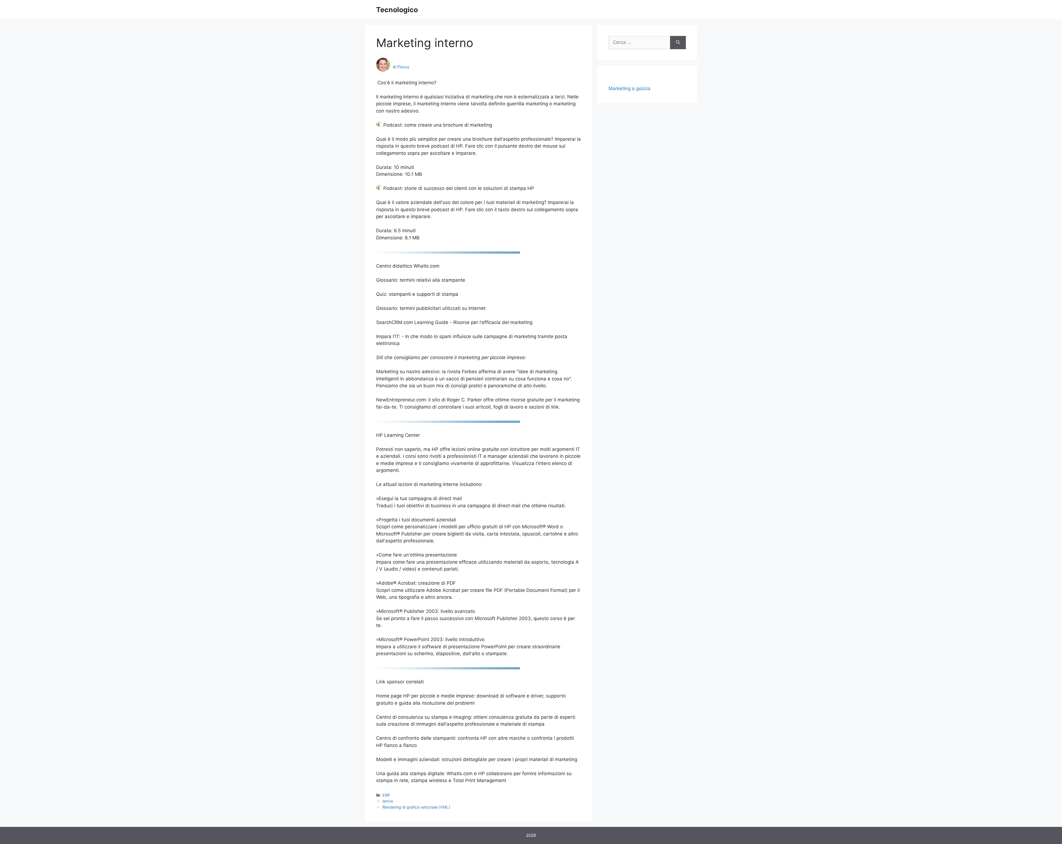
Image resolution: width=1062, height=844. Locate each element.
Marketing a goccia (629, 88)
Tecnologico (397, 10)
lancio (387, 801)
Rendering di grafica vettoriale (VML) (416, 807)
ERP (386, 795)
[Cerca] (678, 42)
